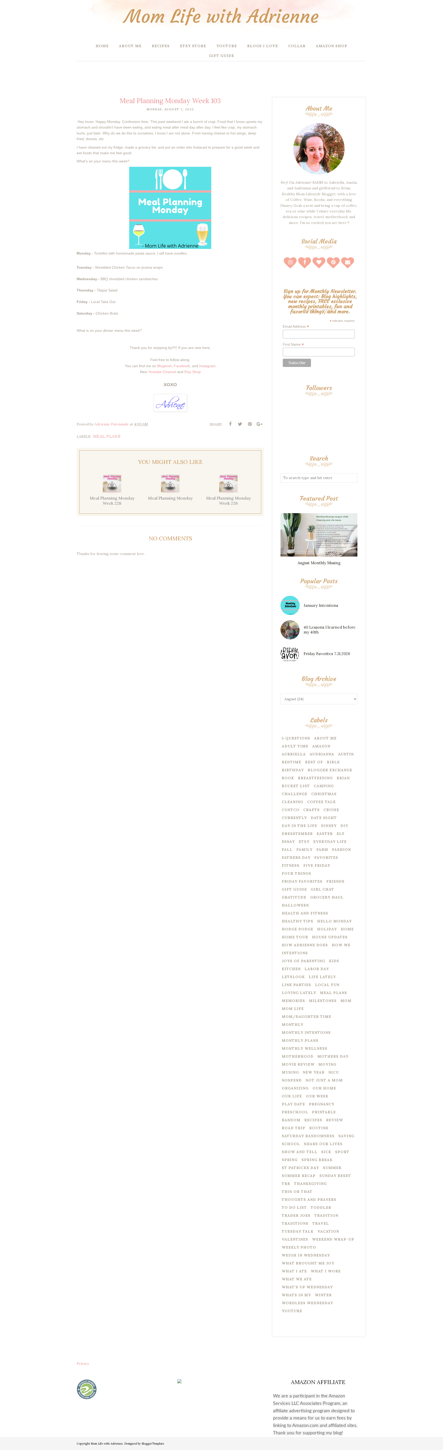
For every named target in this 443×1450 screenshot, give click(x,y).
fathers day (296, 857)
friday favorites (302, 881)
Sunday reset (335, 1175)
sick (326, 1152)
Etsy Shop (192, 372)
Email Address (296, 326)
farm (322, 849)
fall (287, 849)
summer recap (299, 1175)
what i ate (294, 1271)
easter (325, 833)
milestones (323, 1000)
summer (332, 1167)
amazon (321, 746)
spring (290, 1159)
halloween (295, 905)
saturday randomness (308, 1136)
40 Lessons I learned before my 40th (330, 630)
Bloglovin (164, 366)
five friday (316, 865)
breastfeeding (315, 778)
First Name (293, 344)
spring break (317, 1159)
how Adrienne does (305, 945)
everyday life (330, 841)
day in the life (299, 825)
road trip (293, 1128)
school (291, 1144)
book (288, 778)
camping (324, 786)
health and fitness (305, 913)
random (291, 1120)
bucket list (296, 786)
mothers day (332, 1056)
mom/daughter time (306, 1016)
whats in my (296, 1295)
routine (318, 1128)
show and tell (299, 1152)
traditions (295, 1223)
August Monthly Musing (319, 562)
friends (335, 881)
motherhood (298, 1056)
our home (324, 1088)
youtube (292, 1311)
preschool (295, 1112)
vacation (328, 1231)
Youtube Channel (162, 372)
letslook (293, 977)
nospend (292, 1080)
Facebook (182, 366)
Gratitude (294, 897)
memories (293, 1000)
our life (292, 1096)
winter (323, 1295)
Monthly (292, 1024)
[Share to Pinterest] (250, 424)
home (347, 929)
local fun (327, 984)
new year (314, 1072)
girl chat (322, 889)
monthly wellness (304, 1048)
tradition (326, 1215)
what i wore (326, 1271)
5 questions (296, 738)
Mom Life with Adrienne (221, 16)
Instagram (207, 366)
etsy (304, 841)
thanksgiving (310, 1183)
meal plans (106, 436)
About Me (325, 738)
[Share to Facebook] (230, 424)
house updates (330, 937)
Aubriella (294, 754)
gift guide (294, 889)
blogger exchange (330, 770)
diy (344, 825)
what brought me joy (308, 1263)
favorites (326, 857)
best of (314, 762)
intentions (295, 953)
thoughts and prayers (309, 1199)
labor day (317, 969)
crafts (311, 809)
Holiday (327, 929)
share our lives (323, 1144)
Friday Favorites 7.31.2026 (327, 653)
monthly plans (300, 1040)
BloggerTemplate (153, 1443)
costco (290, 809)
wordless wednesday (307, 1303)
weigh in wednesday (306, 1255)
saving (346, 1136)
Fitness (290, 865)
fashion (341, 849)
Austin (346, 754)
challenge (294, 794)
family (304, 849)
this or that (297, 1191)
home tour (295, 937)
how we (341, 945)
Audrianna (322, 754)
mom (345, 1000)
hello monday (334, 921)
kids (334, 961)
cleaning (292, 802)
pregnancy (321, 1104)
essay (288, 841)
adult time (295, 746)
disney (329, 825)
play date (293, 1104)
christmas (324, 794)
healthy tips (297, 921)
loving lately (299, 992)
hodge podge (297, 929)
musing (290, 1072)
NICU (333, 1072)
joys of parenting (303, 961)
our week (317, 1096)
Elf (341, 833)
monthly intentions (306, 1032)
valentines (295, 1239)
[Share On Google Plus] (259, 424)
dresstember (297, 833)
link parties (296, 984)
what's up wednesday (307, 1287)
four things (296, 873)
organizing (295, 1088)
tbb (286, 1183)
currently (294, 817)
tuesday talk (298, 1231)
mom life (293, 1008)
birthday (293, 770)
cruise (331, 809)
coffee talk (321, 802)
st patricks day (300, 1167)
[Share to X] (240, 424)
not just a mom (324, 1080)
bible (333, 762)
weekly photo (299, 1247)
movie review (298, 1064)
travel (320, 1223)
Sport (342, 1152)
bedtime (291, 762)
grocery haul (327, 897)
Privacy (83, 1363)
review (334, 1120)
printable (324, 1112)
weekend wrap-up (333, 1239)
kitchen (291, 969)
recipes (313, 1120)
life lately (322, 977)
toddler (321, 1207)
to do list (294, 1207)
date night (324, 817)
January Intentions (321, 605)
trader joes (296, 1215)
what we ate (297, 1279)
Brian (343, 778)
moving (327, 1064)
